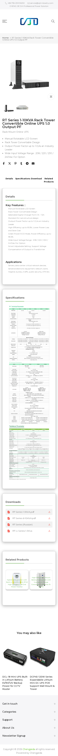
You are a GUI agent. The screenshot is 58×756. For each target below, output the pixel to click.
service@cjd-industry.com (41, 3)
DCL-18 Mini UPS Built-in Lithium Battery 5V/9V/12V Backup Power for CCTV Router (15, 682)
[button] (11, 583)
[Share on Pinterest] (15, 163)
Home (5, 38)
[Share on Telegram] (27, 163)
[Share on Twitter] (9, 163)
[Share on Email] (33, 163)
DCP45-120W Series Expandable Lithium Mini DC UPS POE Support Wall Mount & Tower (42, 682)
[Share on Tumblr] (21, 163)
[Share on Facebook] (3, 163)
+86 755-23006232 (16, 3)
